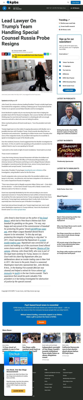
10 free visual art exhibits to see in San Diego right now (10, 349)
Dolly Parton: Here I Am (64, 189)
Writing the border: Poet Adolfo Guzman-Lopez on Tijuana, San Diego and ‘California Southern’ (67, 131)
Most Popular (62, 196)
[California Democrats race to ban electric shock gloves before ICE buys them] (71, 338)
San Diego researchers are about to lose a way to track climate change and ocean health (68, 235)
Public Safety (65, 345)
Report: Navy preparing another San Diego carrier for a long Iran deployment (68, 218)
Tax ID (64, 384)
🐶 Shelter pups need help (67, 23)
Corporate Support (67, 372)
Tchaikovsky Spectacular (65, 161)
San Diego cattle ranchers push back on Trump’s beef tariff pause (69, 252)
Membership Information (69, 378)
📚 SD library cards (65, 29)
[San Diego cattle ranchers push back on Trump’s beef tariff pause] (31, 338)
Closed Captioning (49, 375)
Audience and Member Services (52, 372)
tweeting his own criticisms (33, 170)
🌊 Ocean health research (67, 26)
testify (17, 273)
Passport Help (48, 387)
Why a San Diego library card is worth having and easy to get (69, 227)
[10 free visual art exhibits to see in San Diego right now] (11, 338)
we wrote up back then (18, 209)
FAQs (46, 381)
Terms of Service (30, 396)
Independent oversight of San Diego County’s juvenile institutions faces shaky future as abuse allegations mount (51, 352)
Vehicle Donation (67, 387)
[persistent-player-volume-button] (9, 8)
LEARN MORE (18, 391)
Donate (41, 322)
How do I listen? (49, 384)
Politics (24, 345)
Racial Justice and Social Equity (49, 345)
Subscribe (69, 90)
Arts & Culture (5, 345)
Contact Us (47, 378)
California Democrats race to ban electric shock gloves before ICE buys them (70, 350)
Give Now (75, 2)
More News (6, 330)
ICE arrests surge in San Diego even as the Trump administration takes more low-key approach (68, 244)
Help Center (47, 390)
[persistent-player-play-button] (4, 8)
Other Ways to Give (68, 381)
